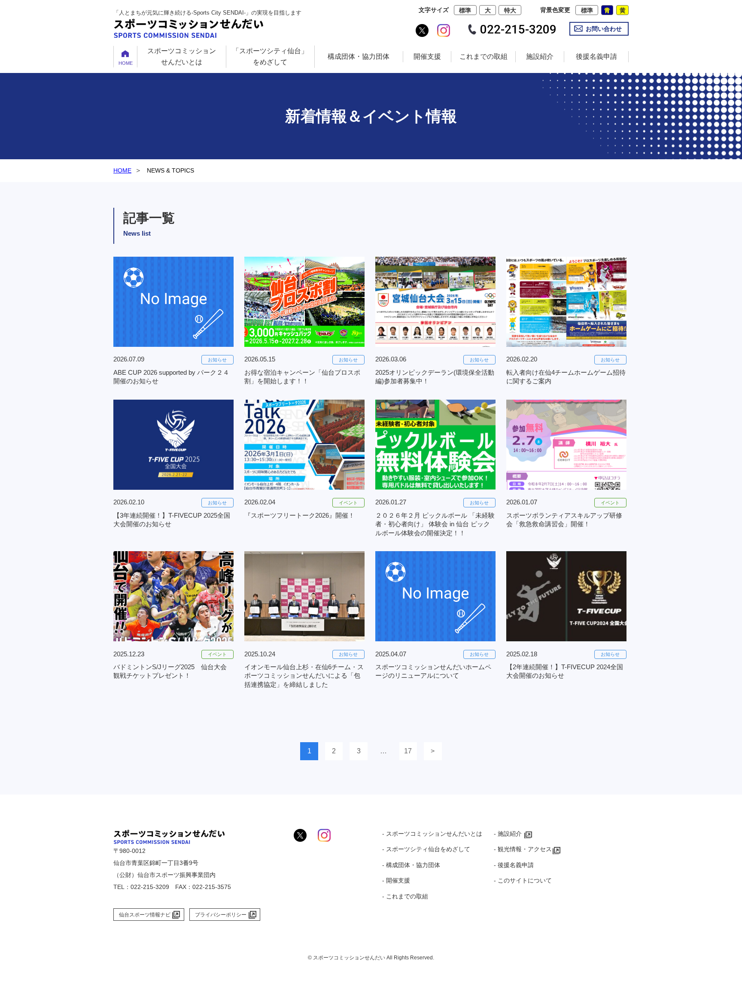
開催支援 (427, 56)
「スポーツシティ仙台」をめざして (270, 56)
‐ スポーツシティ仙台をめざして (426, 849)
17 (408, 751)
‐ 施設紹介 (508, 833)
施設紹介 (539, 56)
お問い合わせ (604, 28)
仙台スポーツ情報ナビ (144, 915)
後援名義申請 (596, 56)
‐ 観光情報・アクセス (523, 849)
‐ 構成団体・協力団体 (411, 865)
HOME (126, 63)
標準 (465, 10)
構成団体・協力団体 (358, 56)
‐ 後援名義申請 (514, 865)
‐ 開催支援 (396, 880)
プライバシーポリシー (220, 915)
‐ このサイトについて (523, 880)
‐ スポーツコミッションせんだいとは (432, 833)
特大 (510, 10)
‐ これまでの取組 (405, 896)
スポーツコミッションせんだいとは (181, 56)
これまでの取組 (483, 56)
